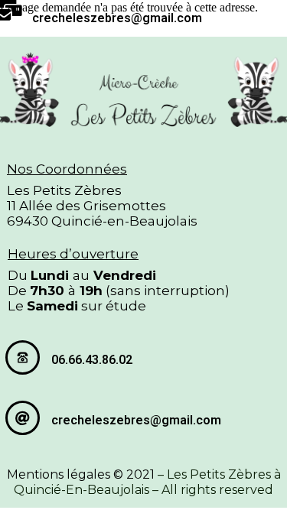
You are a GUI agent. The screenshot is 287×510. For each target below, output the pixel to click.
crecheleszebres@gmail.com (117, 18)
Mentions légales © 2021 (81, 474)
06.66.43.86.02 (91, 359)
